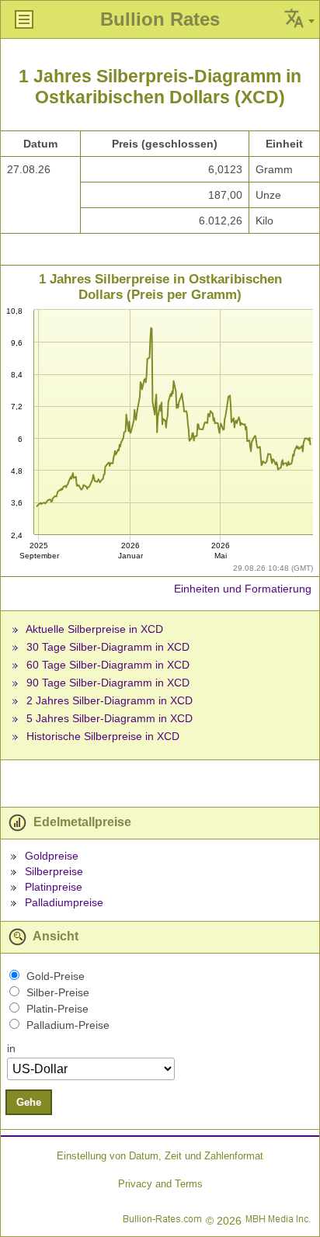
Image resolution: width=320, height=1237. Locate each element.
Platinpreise (53, 887)
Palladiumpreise (64, 902)
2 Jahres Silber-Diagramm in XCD (109, 700)
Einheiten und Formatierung (242, 588)
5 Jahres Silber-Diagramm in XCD (109, 718)
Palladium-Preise (68, 1025)
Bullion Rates (160, 19)
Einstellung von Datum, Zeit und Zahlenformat (160, 1156)
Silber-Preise (57, 992)
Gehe (28, 1102)
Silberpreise (54, 871)
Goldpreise (51, 856)
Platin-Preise (57, 1008)
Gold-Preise (55, 976)
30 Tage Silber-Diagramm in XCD (108, 647)
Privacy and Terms (160, 1184)
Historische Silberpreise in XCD (102, 736)
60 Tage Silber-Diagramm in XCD (108, 664)
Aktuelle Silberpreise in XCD (94, 629)
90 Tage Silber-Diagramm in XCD (108, 682)
